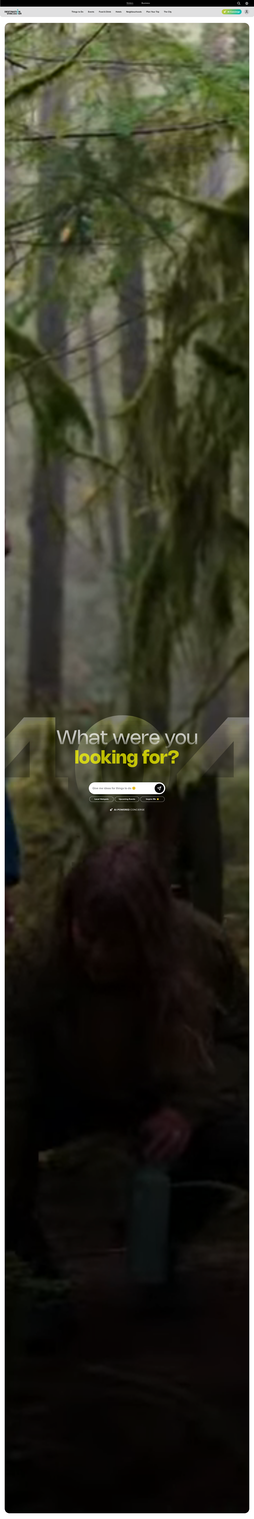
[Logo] (13, 11)
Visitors (130, 3)
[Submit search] (239, 3)
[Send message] (159, 788)
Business (146, 3)
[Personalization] (246, 11)
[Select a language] (247, 3)
